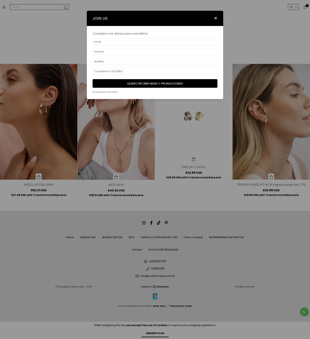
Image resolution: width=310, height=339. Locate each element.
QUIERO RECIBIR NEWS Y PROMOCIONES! (155, 83)
